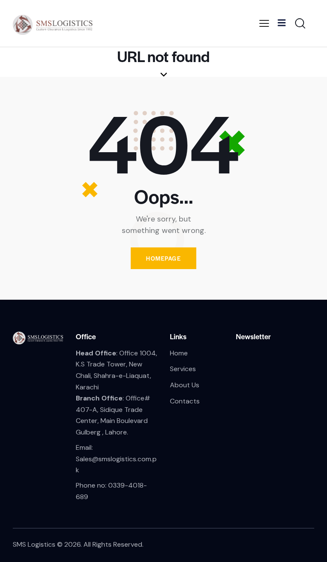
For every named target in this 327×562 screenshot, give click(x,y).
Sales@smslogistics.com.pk (116, 464)
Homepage (163, 258)
